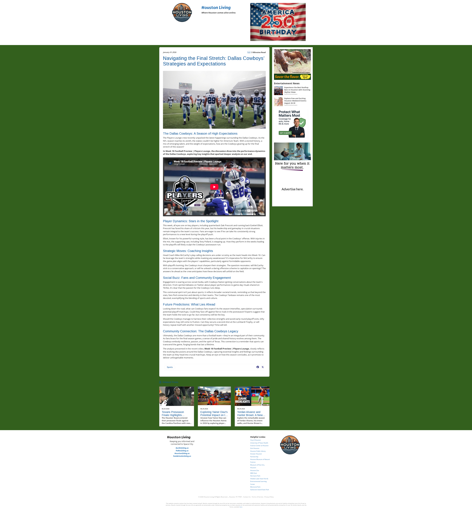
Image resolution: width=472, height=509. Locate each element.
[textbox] (224, 10)
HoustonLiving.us (182, 453)
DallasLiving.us (182, 450)
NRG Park (253, 473)
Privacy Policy (269, 497)
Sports (170, 367)
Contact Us (247, 497)
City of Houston (255, 440)
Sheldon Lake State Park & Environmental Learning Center (259, 481)
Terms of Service (257, 497)
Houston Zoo (254, 470)
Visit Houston (254, 448)
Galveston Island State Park (259, 490)
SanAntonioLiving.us (182, 456)
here (241, 507)
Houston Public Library (258, 451)
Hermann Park (255, 476)
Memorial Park (255, 487)
